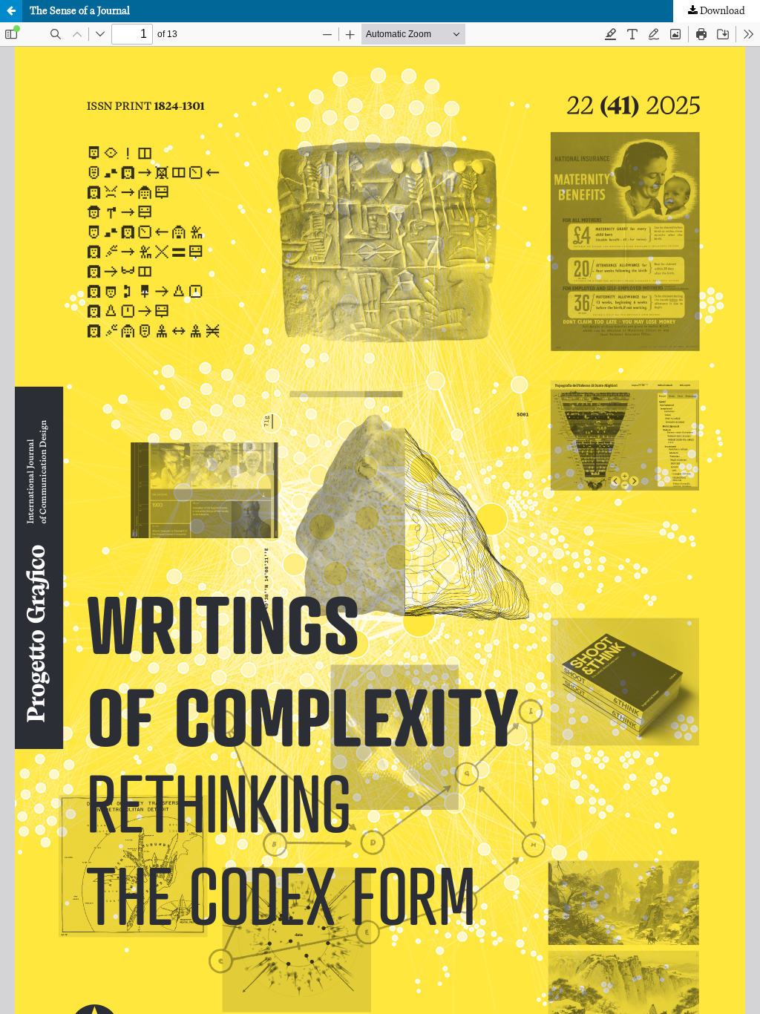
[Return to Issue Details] (11, 11)
